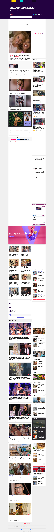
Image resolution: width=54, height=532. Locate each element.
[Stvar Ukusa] (39, 526)
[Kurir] (14, 526)
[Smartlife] (29, 526)
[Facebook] (34, 33)
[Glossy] (24, 526)
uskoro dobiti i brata (18, 56)
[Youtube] (39, 33)
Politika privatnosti (37, 527)
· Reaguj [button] (36, 116)
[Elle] (19, 526)
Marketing (16, 527)
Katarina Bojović (13, 14)
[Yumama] (35, 526)
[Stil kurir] (21, 526)
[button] (31, 14)
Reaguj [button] (11, 141)
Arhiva (34, 527)
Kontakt (21, 527)
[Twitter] (37, 33)
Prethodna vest (14, 132)
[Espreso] (17, 526)
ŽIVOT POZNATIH (16, 130)
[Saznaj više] (44, 326)
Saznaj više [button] (11, 236)
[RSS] (44, 33)
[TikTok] (40, 33)
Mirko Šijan (12, 55)
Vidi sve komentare (20, 317)
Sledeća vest (27, 132)
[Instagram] (35, 33)
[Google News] (42, 33)
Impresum (18, 527)
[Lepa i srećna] (26, 526)
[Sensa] (32, 526)
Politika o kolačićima (30, 527)
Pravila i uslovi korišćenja (25, 527)
